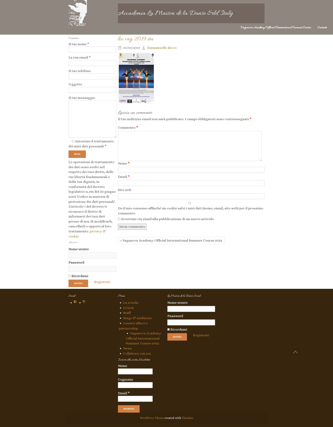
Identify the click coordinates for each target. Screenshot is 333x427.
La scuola (130, 303)
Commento (128, 128)
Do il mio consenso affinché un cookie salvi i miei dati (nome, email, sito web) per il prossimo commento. (190, 210)
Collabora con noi (137, 353)
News (127, 348)
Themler (187, 418)
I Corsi (128, 308)
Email (124, 177)
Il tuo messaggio (82, 98)
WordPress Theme (152, 418)
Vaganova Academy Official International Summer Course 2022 (143, 338)
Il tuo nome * (79, 44)
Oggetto (75, 84)
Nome (124, 163)
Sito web (124, 190)
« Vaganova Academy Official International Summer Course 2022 (171, 240)
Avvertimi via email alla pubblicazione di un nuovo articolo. (167, 219)
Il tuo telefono (80, 71)
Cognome (125, 379)
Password (76, 262)
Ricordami (79, 276)
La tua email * (80, 57)
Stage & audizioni (137, 318)
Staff (127, 313)
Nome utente (79, 249)
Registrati (102, 282)
